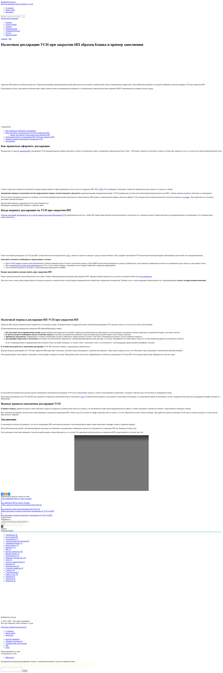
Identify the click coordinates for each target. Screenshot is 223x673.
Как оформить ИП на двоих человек (15, 502)
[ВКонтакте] (2, 494)
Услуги (8, 33)
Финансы (10, 581)
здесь (68, 255)
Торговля (10, 579)
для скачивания (145, 276)
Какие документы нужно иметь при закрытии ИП (30, 135)
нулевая (186, 197)
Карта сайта (10, 10)
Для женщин (12, 539)
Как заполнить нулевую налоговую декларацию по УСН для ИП (26, 514)
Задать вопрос (11, 25)
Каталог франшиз (14, 552)
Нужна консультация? (9, 18)
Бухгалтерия (12, 537)
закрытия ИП (25, 151)
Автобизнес (11, 535)
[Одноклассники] (5, 494)
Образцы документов (16, 558)
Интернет (11, 547)
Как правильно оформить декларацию (21, 131)
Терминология (11, 29)
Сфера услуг (12, 574)
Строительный (12, 572)
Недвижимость (12, 556)
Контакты (9, 12)
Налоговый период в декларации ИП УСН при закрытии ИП (30, 137)
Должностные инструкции (17, 541)
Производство (12, 566)
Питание (10, 564)
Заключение (10, 141)
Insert (25, 671)
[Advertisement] (111, 65)
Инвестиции (12, 545)
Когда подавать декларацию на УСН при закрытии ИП (27, 133)
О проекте (10, 8)
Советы (9, 27)
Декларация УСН (59, 215)
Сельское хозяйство (14, 568)
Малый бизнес (11, 35)
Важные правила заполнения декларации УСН (24, 139)
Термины (10, 577)
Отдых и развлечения (15, 562)
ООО (101, 189)
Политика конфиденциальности (13, 627)
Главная (9, 22)
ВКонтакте (10, 658)
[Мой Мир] (8, 494)
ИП (8, 549)
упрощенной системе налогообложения (25, 265)
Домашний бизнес (13, 31)
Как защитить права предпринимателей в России (20, 508)
